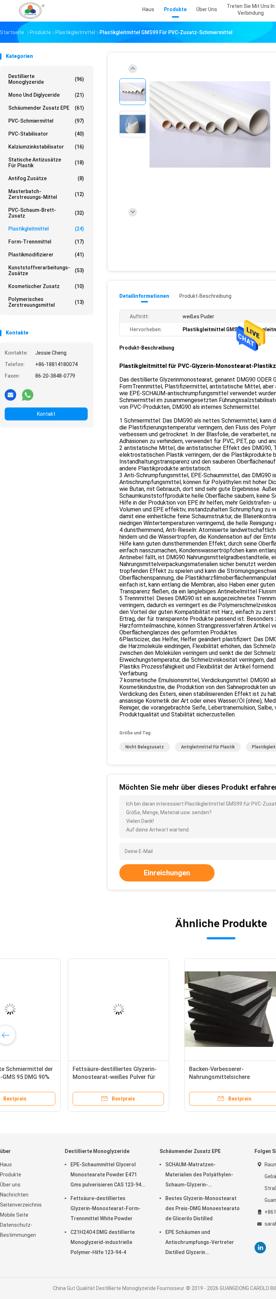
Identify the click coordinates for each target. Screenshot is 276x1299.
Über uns (10, 1185)
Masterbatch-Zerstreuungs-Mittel (46, 194)
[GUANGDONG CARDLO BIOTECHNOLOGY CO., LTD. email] (10, 394)
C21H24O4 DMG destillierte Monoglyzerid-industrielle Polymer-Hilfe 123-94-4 (102, 1242)
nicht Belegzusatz (144, 746)
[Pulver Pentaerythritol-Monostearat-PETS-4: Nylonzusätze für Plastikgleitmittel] (164, 1009)
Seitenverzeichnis (21, 1205)
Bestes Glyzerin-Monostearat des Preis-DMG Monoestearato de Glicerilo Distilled (202, 1208)
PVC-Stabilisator (46, 134)
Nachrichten (14, 1195)
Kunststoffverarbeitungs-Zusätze (46, 270)
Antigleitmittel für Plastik (208, 746)
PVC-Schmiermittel (46, 121)
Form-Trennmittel (46, 242)
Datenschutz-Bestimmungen (18, 1230)
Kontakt (46, 414)
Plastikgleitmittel (46, 229)
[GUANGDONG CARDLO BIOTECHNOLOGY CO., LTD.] (31, 10)
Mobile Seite (14, 1215)
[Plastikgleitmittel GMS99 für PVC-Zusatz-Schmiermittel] (210, 125)
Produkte (10, 1174)
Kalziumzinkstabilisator (46, 147)
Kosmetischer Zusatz (46, 286)
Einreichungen (167, 873)
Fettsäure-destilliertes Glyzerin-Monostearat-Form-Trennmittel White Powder (105, 1208)
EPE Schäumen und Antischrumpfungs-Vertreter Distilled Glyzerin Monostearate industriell (199, 1243)
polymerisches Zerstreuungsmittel (46, 302)
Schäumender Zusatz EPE (46, 108)
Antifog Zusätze (46, 178)
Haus (6, 1164)
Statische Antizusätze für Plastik (46, 162)
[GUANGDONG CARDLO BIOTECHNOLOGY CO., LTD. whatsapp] (27, 394)
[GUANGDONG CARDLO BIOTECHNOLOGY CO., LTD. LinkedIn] (260, 1247)
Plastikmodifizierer (46, 254)
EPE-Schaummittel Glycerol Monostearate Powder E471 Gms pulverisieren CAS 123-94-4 (106, 1176)
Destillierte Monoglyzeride (46, 79)
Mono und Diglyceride (46, 95)
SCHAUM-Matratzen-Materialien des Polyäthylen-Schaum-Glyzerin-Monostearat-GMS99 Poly (199, 1176)
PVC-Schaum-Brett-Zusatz (46, 213)
